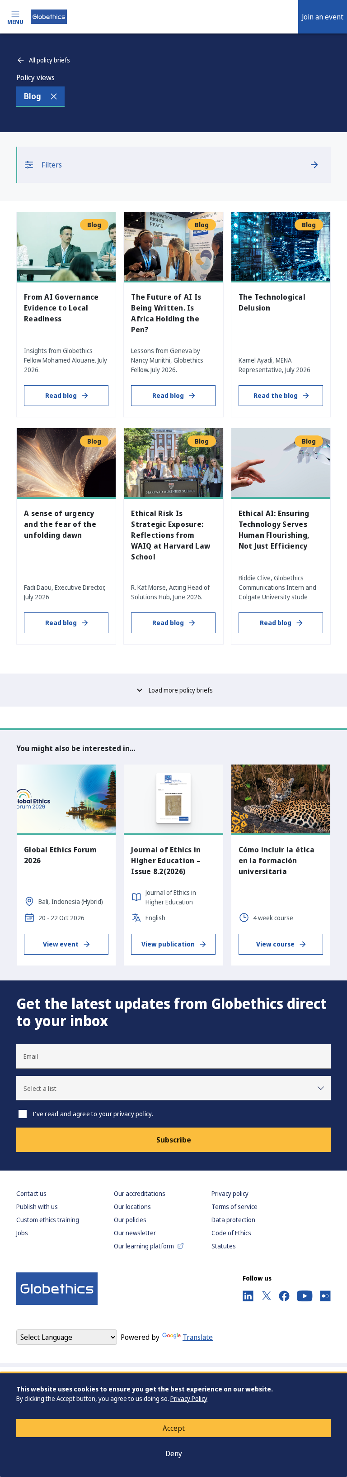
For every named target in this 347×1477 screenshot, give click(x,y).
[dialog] (173, 1424)
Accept (174, 1428)
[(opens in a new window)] (248, 1296)
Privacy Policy (188, 1398)
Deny (173, 1453)
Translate (198, 1337)
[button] (173, 1088)
